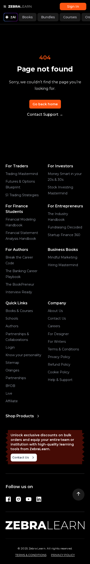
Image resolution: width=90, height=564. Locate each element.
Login (10, 347)
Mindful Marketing (62, 257)
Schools (12, 318)
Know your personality (23, 355)
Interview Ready (19, 292)
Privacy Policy (59, 357)
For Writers (57, 342)
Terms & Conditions (63, 349)
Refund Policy (59, 364)
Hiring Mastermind (63, 265)
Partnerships (16, 378)
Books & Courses (19, 311)
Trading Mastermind (22, 174)
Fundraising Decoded (65, 227)
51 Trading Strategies (22, 195)
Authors (12, 326)
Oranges (12, 370)
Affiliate (12, 401)
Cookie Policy (58, 372)
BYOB (10, 386)
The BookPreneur (20, 284)
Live (9, 393)
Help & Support (60, 380)
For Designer (58, 334)
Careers (54, 326)
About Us (55, 311)
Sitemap (12, 363)
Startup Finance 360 (64, 235)
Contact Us (57, 318)
